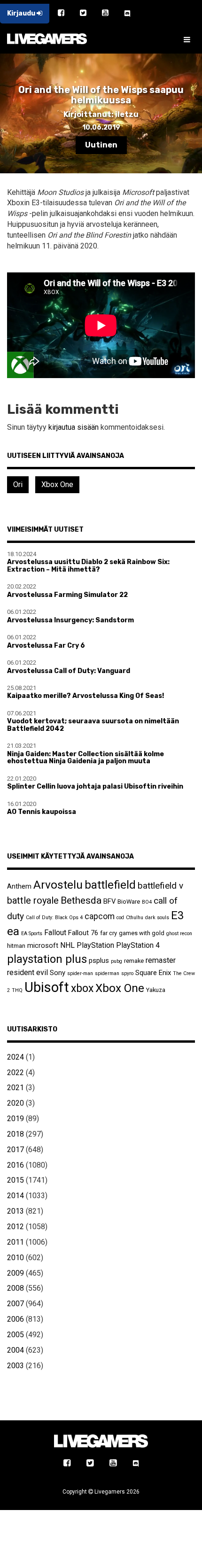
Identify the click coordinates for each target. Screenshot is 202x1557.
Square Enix (153, 972)
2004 (15, 1350)
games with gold (141, 933)
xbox (82, 988)
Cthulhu (134, 917)
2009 (15, 1273)
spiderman (107, 973)
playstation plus (47, 959)
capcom (100, 916)
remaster (161, 960)
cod (120, 917)
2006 (15, 1319)
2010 (15, 1257)
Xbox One (57, 484)
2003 (15, 1365)
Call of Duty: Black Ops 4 (54, 917)
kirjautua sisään (73, 427)
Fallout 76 (83, 933)
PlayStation (95, 945)
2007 (15, 1303)
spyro (127, 973)
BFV (109, 901)
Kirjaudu (22, 13)
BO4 (147, 902)
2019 (15, 1118)
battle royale (33, 900)
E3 (177, 915)
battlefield (110, 884)
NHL (67, 945)
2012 (15, 1226)
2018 (15, 1134)
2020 (15, 1103)
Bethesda (81, 900)
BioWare (128, 901)
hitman (16, 945)
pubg (116, 961)
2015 (15, 1180)
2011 (15, 1242)
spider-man (80, 973)
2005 (15, 1334)
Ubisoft (46, 987)
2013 (15, 1211)
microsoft (42, 945)
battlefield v (160, 885)
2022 (15, 1072)
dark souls (157, 917)
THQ (17, 990)
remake (134, 960)
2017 (15, 1149)
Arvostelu (58, 884)
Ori (18, 484)
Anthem (19, 886)
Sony (57, 972)
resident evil (27, 972)
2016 (15, 1165)
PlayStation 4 (138, 945)
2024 (15, 1057)
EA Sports (31, 933)
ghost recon (179, 933)
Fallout (55, 932)
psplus (99, 960)
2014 (15, 1195)
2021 (15, 1087)
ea (13, 931)
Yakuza (155, 989)
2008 (15, 1288)
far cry (108, 933)
